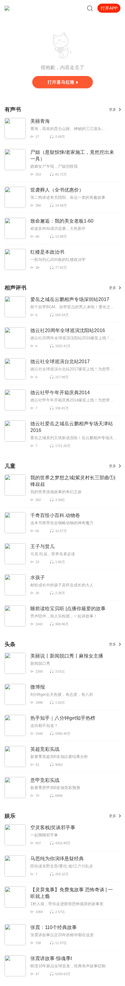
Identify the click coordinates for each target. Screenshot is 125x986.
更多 (112, 109)
